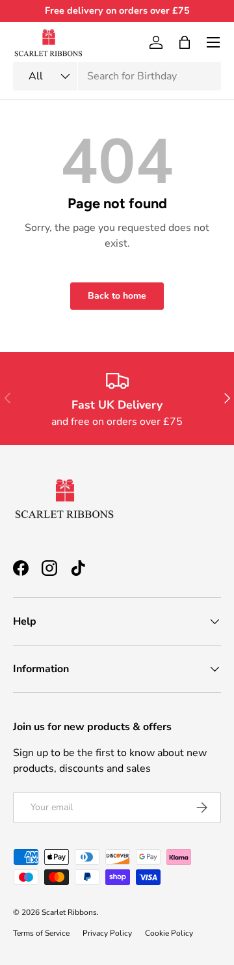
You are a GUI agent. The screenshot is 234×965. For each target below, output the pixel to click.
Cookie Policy (169, 933)
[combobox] (117, 76)
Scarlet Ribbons (69, 912)
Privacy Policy (107, 933)
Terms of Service (41, 933)
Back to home (117, 296)
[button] (184, 42)
